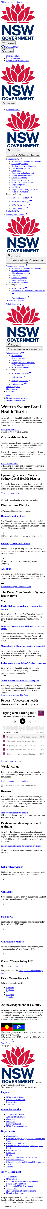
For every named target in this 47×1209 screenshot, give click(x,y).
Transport (10, 1164)
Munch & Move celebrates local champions (20, 680)
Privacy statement (13, 1124)
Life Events (16, 187)
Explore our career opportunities (14, 781)
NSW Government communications (21, 1191)
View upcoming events (10, 493)
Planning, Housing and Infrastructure (21, 1157)
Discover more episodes (11, 761)
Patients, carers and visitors (15, 543)
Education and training (20, 168)
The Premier (11, 1177)
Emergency (16, 171)
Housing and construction (22, 182)
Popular (5, 1092)
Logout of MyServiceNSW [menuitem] (17, 60)
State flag (10, 1104)
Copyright (10, 1119)
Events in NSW (17, 360)
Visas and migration (19, 192)
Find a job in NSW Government (19, 1186)
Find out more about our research (14, 813)
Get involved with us (12, 866)
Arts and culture (18, 358)
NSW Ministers (12, 1179)
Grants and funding (19, 178)
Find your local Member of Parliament (22, 1181)
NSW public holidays (20, 365)
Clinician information (12, 941)
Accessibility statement (15, 1117)
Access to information (15, 1114)
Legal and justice (18, 185)
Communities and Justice (16, 1143)
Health (9, 1155)
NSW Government (11, 1171)
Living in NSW (14, 159)
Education (10, 1153)
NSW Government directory (18, 1126)
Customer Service (13, 1150)
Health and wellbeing (20, 180)
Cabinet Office (12, 1136)
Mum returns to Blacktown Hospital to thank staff (23, 646)
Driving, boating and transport (23, 166)
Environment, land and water (23, 173)
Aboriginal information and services (26, 161)
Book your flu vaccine (10, 429)
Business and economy (20, 271)
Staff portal (7, 916)
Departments (8, 1131)
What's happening (15, 353)
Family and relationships (21, 175)
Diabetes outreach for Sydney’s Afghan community (23, 663)
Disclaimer (10, 1121)
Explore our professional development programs (21, 846)
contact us (19, 966)
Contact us (7, 891)
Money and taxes (18, 280)
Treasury (9, 1167)
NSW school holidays (20, 367)
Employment (16, 275)
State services (11, 1102)
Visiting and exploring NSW (23, 363)
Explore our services (9, 463)
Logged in (9, 51)
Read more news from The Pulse (14, 695)
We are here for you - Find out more (16, 587)
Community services (19, 164)
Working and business (17, 266)
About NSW (16, 355)
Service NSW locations (15, 1099)
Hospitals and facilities (13, 516)
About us (6, 568)
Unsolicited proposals (15, 1193)
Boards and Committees (16, 1184)
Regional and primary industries (24, 189)
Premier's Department (15, 1160)
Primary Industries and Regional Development (25, 1162)
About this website (11, 1109)
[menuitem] (13, 56)
